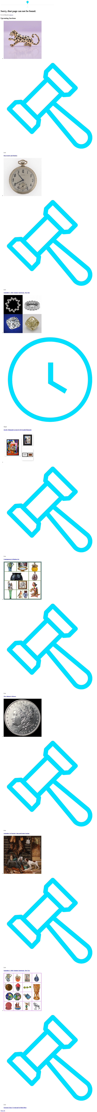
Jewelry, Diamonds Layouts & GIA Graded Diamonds (17, 429)
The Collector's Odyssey (10, 696)
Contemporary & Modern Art (11, 559)
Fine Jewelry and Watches (10, 155)
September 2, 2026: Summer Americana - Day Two (17, 970)
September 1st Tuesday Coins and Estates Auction (16, 833)
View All (3, 1110)
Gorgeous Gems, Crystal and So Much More (15, 1107)
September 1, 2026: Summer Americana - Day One (17, 292)
